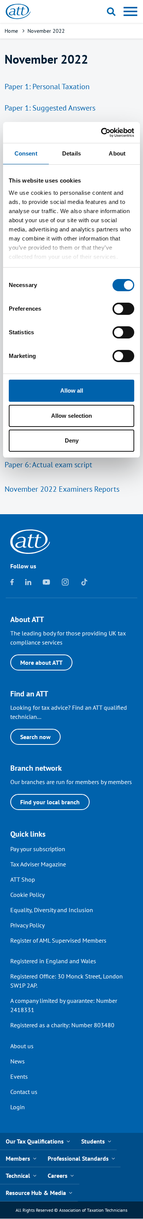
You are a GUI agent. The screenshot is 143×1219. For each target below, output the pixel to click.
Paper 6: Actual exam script (48, 465)
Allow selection (71, 415)
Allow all (71, 390)
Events (19, 1076)
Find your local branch (50, 802)
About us (22, 1046)
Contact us (23, 1091)
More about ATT (41, 662)
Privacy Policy (27, 925)
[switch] (123, 309)
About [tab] (117, 153)
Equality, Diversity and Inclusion (51, 910)
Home (11, 30)
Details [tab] (71, 153)
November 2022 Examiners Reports (62, 489)
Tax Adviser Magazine (38, 864)
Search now (35, 737)
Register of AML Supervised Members (58, 940)
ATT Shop (22, 879)
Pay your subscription (37, 849)
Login (17, 1107)
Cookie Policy (27, 894)
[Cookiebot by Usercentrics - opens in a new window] (101, 133)
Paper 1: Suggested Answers (50, 108)
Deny (72, 440)
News (17, 1061)
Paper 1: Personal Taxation (47, 86)
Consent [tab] (25, 153)
